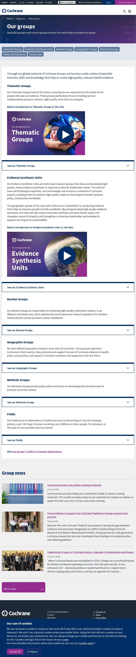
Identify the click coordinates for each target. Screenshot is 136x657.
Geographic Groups (86, 49)
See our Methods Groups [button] (20, 402)
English (4, 2)
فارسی (21, 2)
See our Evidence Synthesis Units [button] (25, 287)
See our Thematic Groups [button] (21, 165)
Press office (101, 617)
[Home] (13, 11)
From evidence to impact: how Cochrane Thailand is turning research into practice (87, 515)
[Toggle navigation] (129, 11)
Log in (108, 2)
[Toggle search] (124, 11)
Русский (39, 2)
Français (30, 2)
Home (10, 18)
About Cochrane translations (89, 2)
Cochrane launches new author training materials (74, 485)
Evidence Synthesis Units (39, 49)
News (98, 614)
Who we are (34, 18)
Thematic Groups (12, 49)
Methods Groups (109, 49)
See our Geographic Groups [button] (22, 368)
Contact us (101, 611)
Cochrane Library (125, 2)
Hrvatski (49, 2)
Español (13, 2)
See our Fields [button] (15, 440)
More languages (68, 2)
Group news (35, 54)
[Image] (68, 133)
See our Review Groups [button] (20, 330)
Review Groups (64, 49)
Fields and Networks (14, 54)
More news (10, 588)
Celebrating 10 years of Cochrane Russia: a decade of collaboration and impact (90, 552)
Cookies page (85, 643)
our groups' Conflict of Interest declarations (37, 451)
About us (21, 18)
